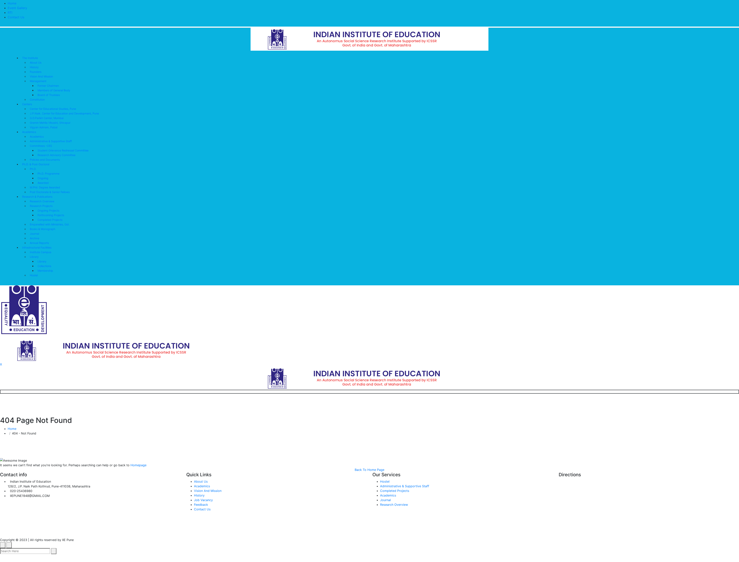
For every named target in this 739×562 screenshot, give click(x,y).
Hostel (34, 275)
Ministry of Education (18, 531)
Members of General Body (54, 90)
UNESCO (70, 531)
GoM (143, 531)
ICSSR (109, 531)
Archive (34, 238)
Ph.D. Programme (48, 173)
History (34, 67)
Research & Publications (37, 196)
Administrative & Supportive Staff (51, 141)
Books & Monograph (42, 229)
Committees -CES (41, 145)
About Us (35, 62)
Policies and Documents (45, 159)
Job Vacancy (203, 500)
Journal (34, 233)
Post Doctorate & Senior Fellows (50, 192)
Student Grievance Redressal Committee (63, 150)
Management (38, 81)
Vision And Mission (41, 76)
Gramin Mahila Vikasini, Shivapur (50, 122)
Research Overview (42, 201)
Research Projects (41, 205)
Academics (29, 132)
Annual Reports (39, 242)
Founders (35, 71)
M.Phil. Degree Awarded (45, 187)
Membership (45, 270)
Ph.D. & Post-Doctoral (35, 164)
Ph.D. (33, 169)
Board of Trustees (49, 95)
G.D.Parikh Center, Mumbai (47, 118)
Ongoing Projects (48, 210)
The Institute (30, 58)
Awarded (43, 182)
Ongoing (43, 178)
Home (12, 3)
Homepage (138, 465)
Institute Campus (40, 252)
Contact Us (16, 17)
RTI (10, 12)
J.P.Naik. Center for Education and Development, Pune (64, 113)
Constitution (37, 99)
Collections (44, 266)
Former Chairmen (48, 85)
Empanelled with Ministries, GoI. (49, 224)
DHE (127, 531)
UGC (50, 531)
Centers (27, 104)
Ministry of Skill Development (181, 531)
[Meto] (369, 39)
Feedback (201, 505)
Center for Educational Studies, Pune (53, 108)
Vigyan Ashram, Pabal (43, 127)
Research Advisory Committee (56, 155)
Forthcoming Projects (51, 215)
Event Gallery (17, 8)
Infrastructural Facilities (36, 247)
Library (34, 256)
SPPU (90, 531)
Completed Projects (50, 219)
